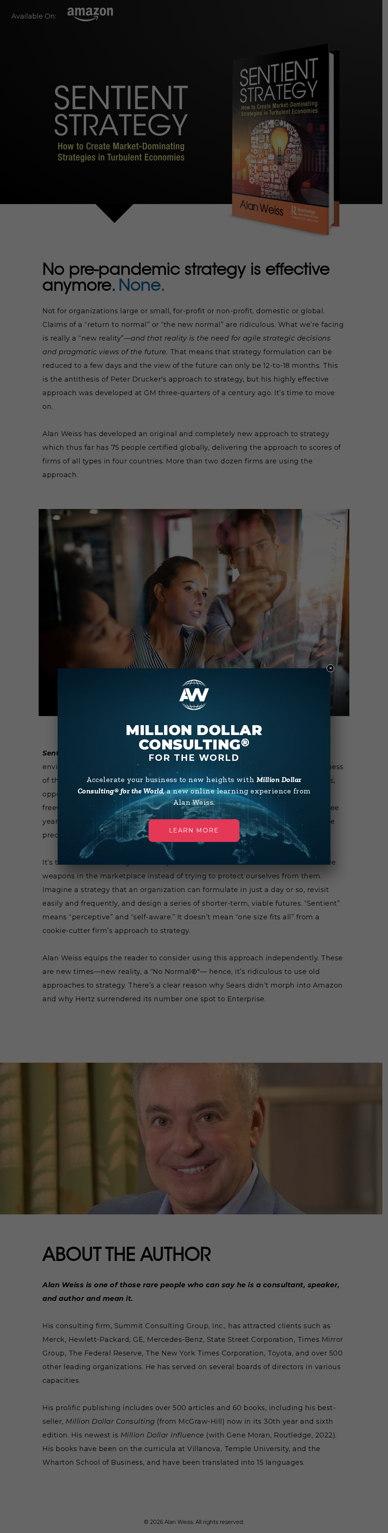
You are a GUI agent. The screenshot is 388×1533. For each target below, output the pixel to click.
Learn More (194, 830)
